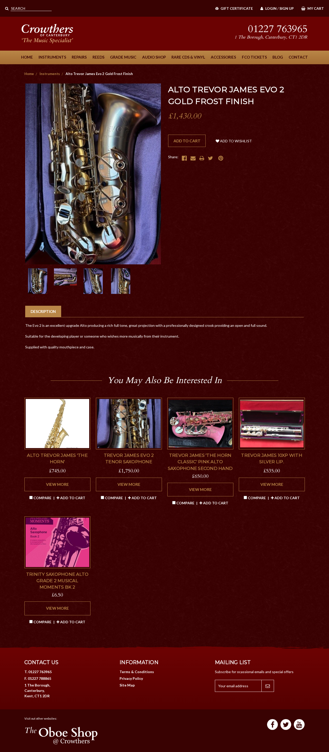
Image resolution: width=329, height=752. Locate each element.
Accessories (223, 57)
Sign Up (286, 8)
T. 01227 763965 (38, 672)
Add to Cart (72, 498)
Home (27, 57)
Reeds (98, 57)
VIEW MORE (57, 484)
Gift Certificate (236, 8)
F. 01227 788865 (37, 678)
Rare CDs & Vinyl (188, 57)
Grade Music (123, 57)
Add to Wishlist (235, 141)
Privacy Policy (131, 678)
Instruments (52, 57)
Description (43, 311)
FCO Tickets (254, 57)
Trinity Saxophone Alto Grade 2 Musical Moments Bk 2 (57, 581)
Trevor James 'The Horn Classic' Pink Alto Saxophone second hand (200, 462)
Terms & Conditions (137, 672)
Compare (42, 498)
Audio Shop (154, 57)
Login (270, 8)
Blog (277, 57)
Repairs (79, 57)
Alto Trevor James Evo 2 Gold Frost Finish (99, 74)
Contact (298, 57)
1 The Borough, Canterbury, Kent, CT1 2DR (37, 690)
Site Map (127, 685)
